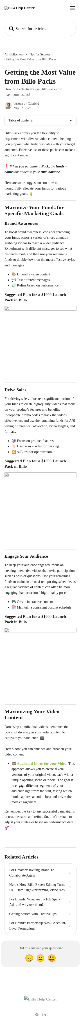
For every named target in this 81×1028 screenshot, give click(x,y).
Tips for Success (39, 54)
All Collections (14, 54)
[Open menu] (72, 8)
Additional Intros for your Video (41, 763)
